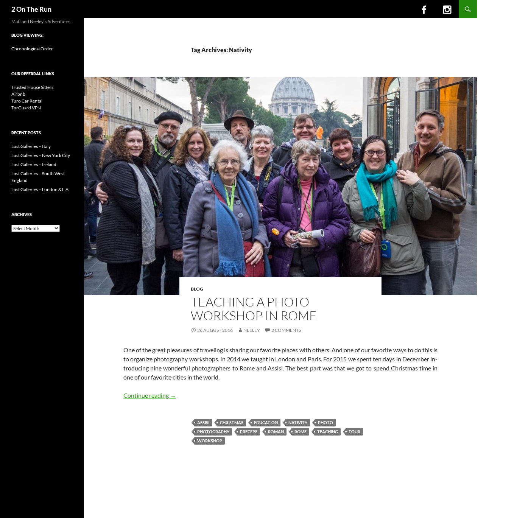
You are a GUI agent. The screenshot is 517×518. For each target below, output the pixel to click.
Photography (213, 431)
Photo (325, 422)
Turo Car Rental (26, 101)
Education (266, 422)
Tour (354, 431)
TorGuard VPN (26, 107)
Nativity (297, 422)
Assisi (203, 422)
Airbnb (18, 94)
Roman (276, 431)
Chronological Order (32, 48)
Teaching (327, 431)
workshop (209, 440)
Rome (300, 431)
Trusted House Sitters (32, 87)
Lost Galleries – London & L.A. (40, 189)
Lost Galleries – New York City (40, 155)
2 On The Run (31, 9)
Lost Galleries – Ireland (33, 164)
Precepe (248, 431)
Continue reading (149, 395)
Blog (197, 289)
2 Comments (286, 330)
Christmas (231, 422)
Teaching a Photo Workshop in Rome (254, 308)
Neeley (251, 330)
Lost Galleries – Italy (31, 146)
